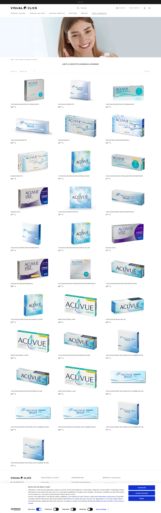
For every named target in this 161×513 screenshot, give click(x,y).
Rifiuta (142, 498)
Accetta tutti (142, 487)
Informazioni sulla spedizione (80, 482)
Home (12, 59)
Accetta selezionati (142, 493)
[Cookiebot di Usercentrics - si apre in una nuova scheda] (16, 509)
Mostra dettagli (101, 509)
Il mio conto (45, 482)
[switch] (56, 509)
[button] (82, 8)
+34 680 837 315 (18, 482)
